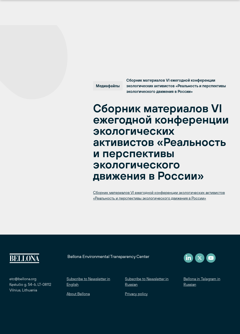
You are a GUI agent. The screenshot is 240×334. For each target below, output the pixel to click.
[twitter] (199, 258)
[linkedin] (188, 258)
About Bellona (78, 294)
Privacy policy (136, 294)
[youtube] (211, 258)
